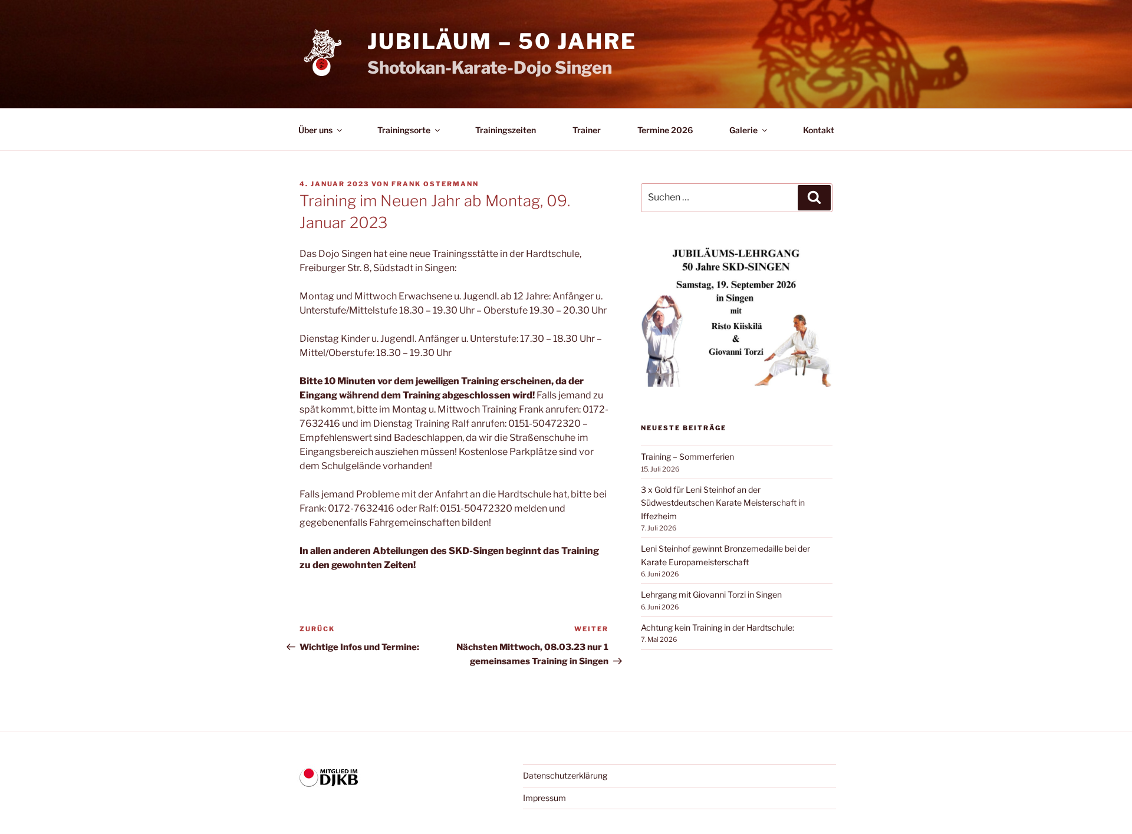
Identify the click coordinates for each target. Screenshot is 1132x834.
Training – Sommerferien (687, 456)
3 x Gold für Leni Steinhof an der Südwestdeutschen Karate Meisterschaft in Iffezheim (723, 502)
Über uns (315, 130)
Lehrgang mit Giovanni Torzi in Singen (711, 594)
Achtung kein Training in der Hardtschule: (717, 627)
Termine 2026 (665, 130)
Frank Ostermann (435, 184)
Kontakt (818, 130)
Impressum (544, 798)
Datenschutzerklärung (565, 775)
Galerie (743, 130)
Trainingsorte (403, 130)
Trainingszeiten (505, 130)
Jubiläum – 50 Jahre (502, 41)
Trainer (586, 130)
